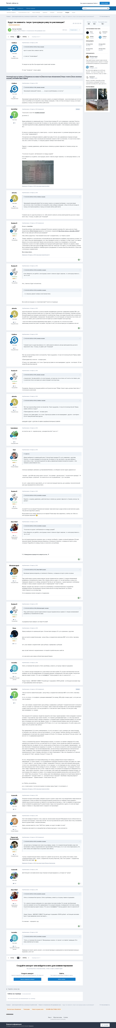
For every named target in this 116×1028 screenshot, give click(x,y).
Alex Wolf (14, 522)
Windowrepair (14, 565)
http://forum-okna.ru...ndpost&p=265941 (68, 231)
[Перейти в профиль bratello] (14, 668)
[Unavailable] (38, 172)
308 (15, 809)
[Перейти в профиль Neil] (14, 455)
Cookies (66, 1017)
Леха (14, 628)
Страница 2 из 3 (36, 36)
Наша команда (36, 12)
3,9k (15, 581)
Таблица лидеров (11, 12)
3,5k (15, 676)
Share (65, 30)
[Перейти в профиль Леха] (14, 633)
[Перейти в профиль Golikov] (14, 48)
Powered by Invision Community (58, 1019)
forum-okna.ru (12, 3)
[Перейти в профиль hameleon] (14, 433)
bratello (14, 662)
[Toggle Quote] (24, 46)
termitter (19, 29)
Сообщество (11, 8)
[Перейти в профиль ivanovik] (14, 801)
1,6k (15, 854)
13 (15, 123)
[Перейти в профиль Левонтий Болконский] (14, 844)
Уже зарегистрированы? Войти (89, 3)
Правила (45, 12)
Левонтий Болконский (14, 838)
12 (15, 56)
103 (15, 206)
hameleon (14, 428)
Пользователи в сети (23, 12)
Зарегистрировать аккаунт (27, 979)
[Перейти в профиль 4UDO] (14, 821)
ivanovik (14, 795)
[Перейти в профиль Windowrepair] (14, 571)
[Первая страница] (8, 37)
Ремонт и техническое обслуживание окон (33, 30)
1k (15, 442)
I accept (105, 1025)
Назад (12, 36)
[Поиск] (108, 8)
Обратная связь (57, 1017)
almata (14, 193)
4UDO (14, 816)
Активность (20, 8)
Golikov (14, 43)
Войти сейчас (61, 979)
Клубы (73, 12)
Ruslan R (14, 223)
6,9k (15, 535)
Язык (49, 1017)
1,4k (15, 465)
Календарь (60, 12)
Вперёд (25, 36)
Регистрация (104, 3)
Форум (67, 12)
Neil (14, 450)
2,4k (15, 829)
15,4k (15, 643)
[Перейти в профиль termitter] (9, 30)
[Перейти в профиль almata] (14, 198)
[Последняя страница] (29, 37)
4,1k (15, 238)
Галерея (52, 12)
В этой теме (101, 8)
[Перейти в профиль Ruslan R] (14, 228)
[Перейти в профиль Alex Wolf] (14, 527)
